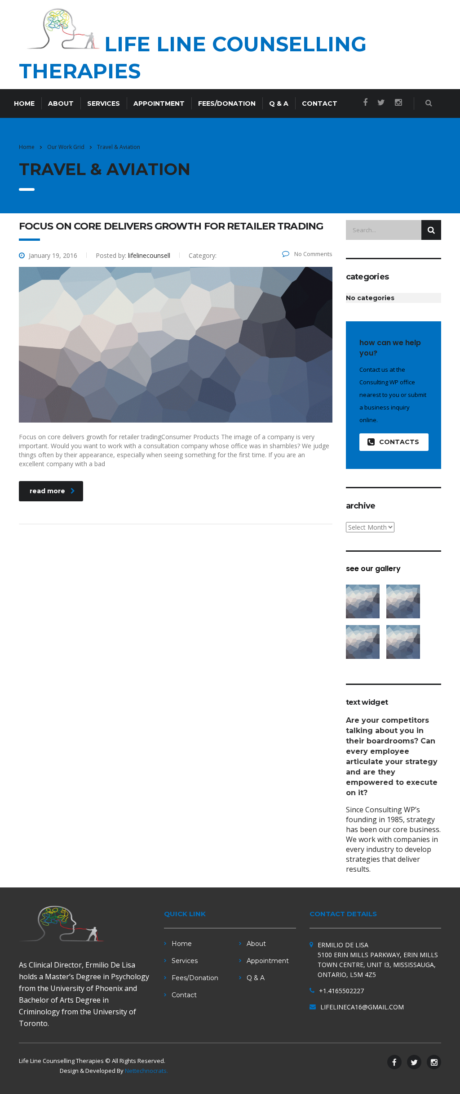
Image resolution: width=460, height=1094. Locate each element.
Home (24, 103)
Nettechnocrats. (146, 1071)
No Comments (312, 254)
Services (103, 103)
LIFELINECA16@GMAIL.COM (362, 1007)
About (61, 103)
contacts (399, 442)
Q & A (278, 103)
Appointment (159, 103)
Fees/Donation (227, 103)
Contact (319, 103)
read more (47, 491)
